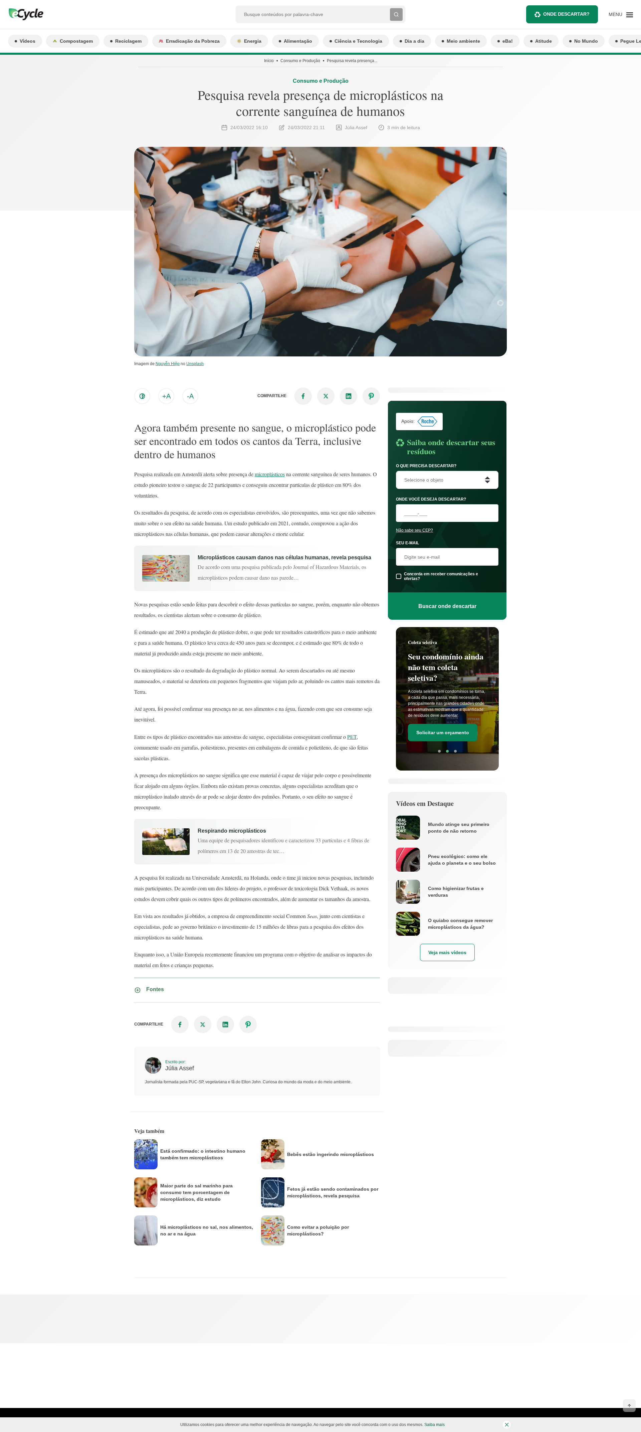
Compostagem (76, 41)
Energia (252, 41)
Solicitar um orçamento (442, 732)
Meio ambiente (463, 41)
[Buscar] (396, 14)
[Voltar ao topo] (629, 1405)
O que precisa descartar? (426, 466)
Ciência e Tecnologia (358, 41)
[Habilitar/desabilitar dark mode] (142, 396)
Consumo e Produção (300, 61)
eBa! (507, 41)
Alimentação (298, 41)
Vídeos (27, 41)
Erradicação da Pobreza (193, 41)
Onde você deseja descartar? (431, 499)
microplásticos (270, 474)
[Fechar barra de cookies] (507, 1425)
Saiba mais (434, 1424)
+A (166, 396)
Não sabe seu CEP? (414, 530)
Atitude (543, 41)
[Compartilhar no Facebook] (303, 396)
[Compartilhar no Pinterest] (371, 396)
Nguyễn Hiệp (168, 363)
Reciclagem (128, 41)
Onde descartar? (566, 14)
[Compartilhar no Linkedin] (348, 396)
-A (190, 396)
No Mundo (586, 41)
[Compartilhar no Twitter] (326, 396)
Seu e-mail (407, 543)
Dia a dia (414, 41)
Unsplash (195, 363)
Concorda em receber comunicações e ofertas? (441, 576)
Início (269, 61)
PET (352, 736)
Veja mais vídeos (447, 952)
